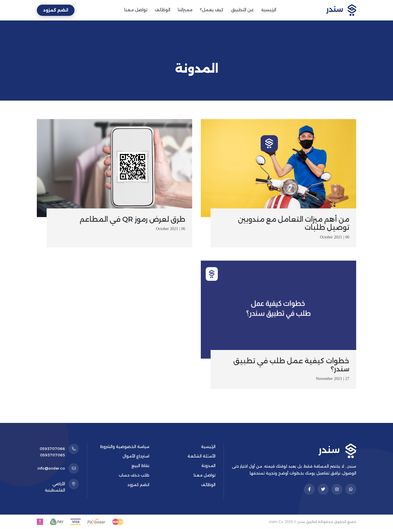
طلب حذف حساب (134, 475)
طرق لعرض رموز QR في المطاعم (132, 219)
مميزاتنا (185, 9)
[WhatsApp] (350, 489)
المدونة (208, 465)
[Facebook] (309, 489)
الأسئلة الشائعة (201, 456)
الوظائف (162, 9)
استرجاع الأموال (136, 456)
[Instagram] (336, 489)
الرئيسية (268, 9)
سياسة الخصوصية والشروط (124, 446)
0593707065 (52, 455)
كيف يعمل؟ (212, 9)
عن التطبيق (242, 9)
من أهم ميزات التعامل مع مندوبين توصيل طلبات (293, 223)
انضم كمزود (55, 10)
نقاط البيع (140, 465)
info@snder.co (51, 468)
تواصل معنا (135, 9)
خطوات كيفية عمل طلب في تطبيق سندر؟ (291, 365)
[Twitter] (323, 489)
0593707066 (52, 448)
